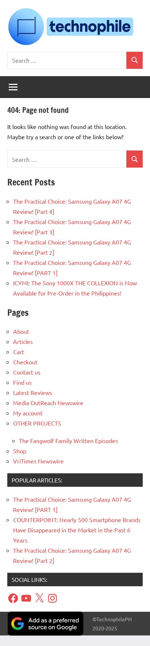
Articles (23, 341)
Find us (22, 382)
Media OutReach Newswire (48, 402)
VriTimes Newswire (38, 461)
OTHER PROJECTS (37, 423)
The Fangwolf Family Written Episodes (68, 440)
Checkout (25, 361)
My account (28, 412)
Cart (18, 351)
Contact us (26, 372)
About (21, 331)
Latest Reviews (32, 392)
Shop (19, 450)
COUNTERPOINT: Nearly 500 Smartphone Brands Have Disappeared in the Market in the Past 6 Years (77, 530)
